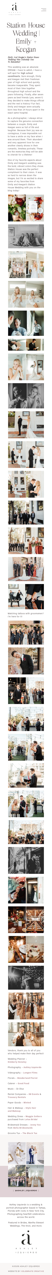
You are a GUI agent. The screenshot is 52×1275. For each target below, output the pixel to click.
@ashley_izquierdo (25, 1191)
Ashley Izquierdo (32, 1067)
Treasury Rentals (17, 1097)
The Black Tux (30, 1133)
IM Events (34, 1094)
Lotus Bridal (31, 1119)
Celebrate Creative (32, 1271)
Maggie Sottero (34, 1116)
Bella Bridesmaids (23, 1127)
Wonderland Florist (27, 1078)
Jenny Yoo (35, 1124)
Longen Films (30, 1072)
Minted (27, 1102)
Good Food (23, 1083)
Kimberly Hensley (17, 1061)
